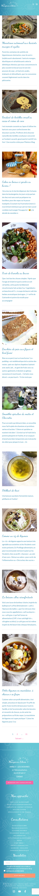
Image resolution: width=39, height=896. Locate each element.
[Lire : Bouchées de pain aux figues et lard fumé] (19, 327)
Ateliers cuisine (19, 809)
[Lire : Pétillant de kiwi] (19, 469)
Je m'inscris (19, 875)
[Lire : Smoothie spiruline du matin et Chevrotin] (19, 398)
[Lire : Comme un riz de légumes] (19, 520)
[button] (33, 4)
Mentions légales (24, 883)
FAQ (19, 814)
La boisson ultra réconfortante (17, 597)
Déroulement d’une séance (19, 812)
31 (26, 734)
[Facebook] (25, 891)
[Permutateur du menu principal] (36, 4)
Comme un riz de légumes (15, 536)
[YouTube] (19, 891)
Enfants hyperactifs (19, 845)
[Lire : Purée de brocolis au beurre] (19, 245)
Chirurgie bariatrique (19, 850)
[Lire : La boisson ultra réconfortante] (19, 581)
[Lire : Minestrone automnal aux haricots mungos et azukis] (19, 27)
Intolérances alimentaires (19, 838)
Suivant (19, 738)
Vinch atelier (23, 887)
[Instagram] (14, 891)
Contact (19, 776)
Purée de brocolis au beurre (15, 273)
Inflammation (19, 835)
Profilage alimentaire (19, 802)
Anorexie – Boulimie (19, 848)
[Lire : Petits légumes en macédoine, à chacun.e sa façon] (19, 660)
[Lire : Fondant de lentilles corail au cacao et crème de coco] (19, 101)
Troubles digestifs (20, 828)
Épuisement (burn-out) (19, 833)
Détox (19, 840)
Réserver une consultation (19, 782)
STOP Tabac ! (19, 843)
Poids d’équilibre (19, 825)
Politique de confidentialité (25, 885)
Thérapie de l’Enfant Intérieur (19, 807)
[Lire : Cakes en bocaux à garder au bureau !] (19, 164)
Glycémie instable (19, 830)
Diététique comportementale (19, 804)
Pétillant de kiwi (10, 490)
